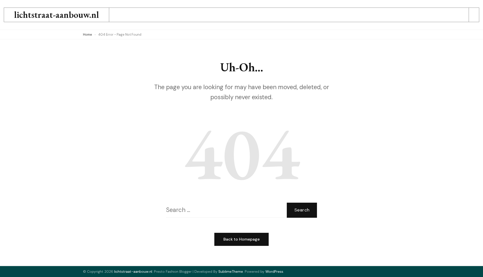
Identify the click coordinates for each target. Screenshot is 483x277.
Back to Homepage (241, 239)
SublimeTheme (230, 271)
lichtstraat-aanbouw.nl (56, 15)
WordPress (274, 271)
